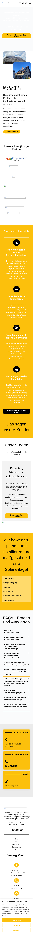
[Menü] (30, 3)
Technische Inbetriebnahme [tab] (12, 596)
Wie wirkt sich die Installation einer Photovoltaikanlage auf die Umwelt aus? (15, 706)
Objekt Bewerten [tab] (8, 578)
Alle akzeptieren (16, 920)
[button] (16, 631)
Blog (16, 839)
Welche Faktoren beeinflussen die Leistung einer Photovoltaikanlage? (15, 646)
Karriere (16, 842)
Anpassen (16, 925)
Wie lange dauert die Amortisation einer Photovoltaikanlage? (11, 655)
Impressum (16, 844)
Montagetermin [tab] (8, 591)
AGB (16, 850)
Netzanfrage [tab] (7, 587)
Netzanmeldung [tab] (8, 600)
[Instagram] (23, 3)
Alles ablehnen (16, 930)
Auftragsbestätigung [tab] (10, 583)
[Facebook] (26, 3)
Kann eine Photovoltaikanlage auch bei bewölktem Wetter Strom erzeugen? (16, 672)
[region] (16, 916)
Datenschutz (16, 847)
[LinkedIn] (20, 3)
